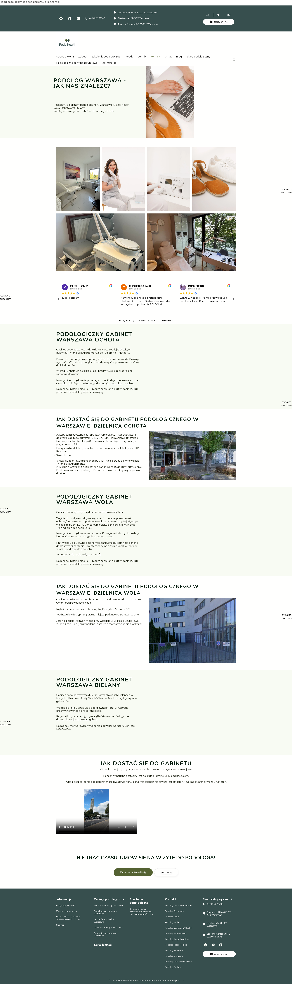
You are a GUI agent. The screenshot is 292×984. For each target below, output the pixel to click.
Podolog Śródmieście (175, 933)
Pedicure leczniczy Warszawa (108, 905)
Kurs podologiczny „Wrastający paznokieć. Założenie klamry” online (141, 911)
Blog (179, 56)
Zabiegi (82, 56)
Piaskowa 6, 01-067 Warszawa (133, 18)
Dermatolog (109, 62)
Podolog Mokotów (174, 950)
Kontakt (155, 56)
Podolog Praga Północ (176, 945)
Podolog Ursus (172, 916)
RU (229, 15)
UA (207, 15)
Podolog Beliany (173, 967)
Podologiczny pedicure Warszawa (105, 912)
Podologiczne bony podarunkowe (76, 62)
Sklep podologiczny (198, 56)
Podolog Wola (172, 922)
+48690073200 (97, 18)
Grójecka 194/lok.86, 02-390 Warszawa (138, 12)
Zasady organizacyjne (66, 911)
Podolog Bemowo (174, 956)
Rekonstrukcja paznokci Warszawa (105, 934)
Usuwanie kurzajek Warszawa (108, 927)
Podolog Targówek (174, 911)
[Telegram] (61, 18)
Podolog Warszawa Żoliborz (178, 905)
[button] (233, 299)
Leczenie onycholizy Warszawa (104, 920)
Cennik (142, 56)
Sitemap (60, 925)
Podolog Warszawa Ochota (178, 961)
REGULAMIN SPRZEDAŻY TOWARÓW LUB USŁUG (68, 917)
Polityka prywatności (66, 905)
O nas (168, 56)
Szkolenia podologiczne (106, 56)
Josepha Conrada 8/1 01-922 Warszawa (138, 24)
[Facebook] (69, 18)
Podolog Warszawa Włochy (178, 928)
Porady (129, 56)
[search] (234, 59)
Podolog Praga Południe (177, 939)
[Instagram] (78, 18)
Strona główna (65, 56)
